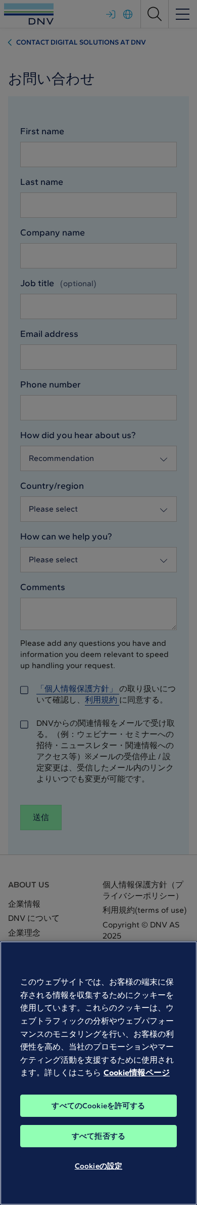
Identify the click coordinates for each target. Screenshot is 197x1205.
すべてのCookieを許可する (98, 1105)
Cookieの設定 (98, 1166)
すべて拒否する (98, 1136)
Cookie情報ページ (137, 1072)
